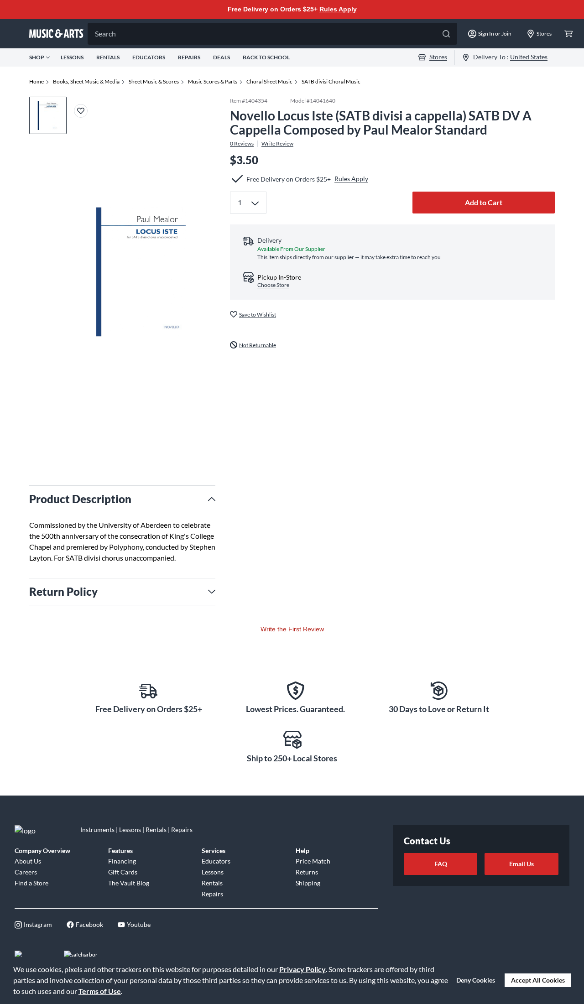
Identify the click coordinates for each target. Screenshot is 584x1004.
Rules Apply (338, 9)
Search (105, 33)
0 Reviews (242, 143)
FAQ (440, 864)
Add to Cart (483, 202)
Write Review (277, 143)
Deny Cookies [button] (475, 980)
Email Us (521, 864)
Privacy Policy (302, 969)
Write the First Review (292, 629)
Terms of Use (99, 991)
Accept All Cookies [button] (538, 980)
